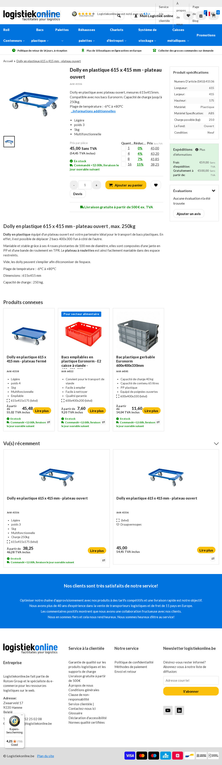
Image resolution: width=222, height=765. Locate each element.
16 (130, 164)
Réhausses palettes (86, 35)
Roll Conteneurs (12, 35)
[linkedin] (179, 710)
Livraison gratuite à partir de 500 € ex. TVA (118, 207)
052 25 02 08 (48, 14)
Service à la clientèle (164, 14)
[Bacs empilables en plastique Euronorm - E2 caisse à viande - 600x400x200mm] (83, 333)
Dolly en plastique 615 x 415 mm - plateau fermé (26, 359)
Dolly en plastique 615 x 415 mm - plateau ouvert (47, 498)
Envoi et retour (125, 671)
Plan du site (45, 756)
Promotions (206, 35)
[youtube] (167, 710)
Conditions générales (84, 690)
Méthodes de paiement (130, 667)
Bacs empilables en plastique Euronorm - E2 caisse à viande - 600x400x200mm (81, 362)
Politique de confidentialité (133, 662)
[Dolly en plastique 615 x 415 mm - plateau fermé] (29, 333)
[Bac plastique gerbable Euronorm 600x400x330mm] (138, 333)
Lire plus (42, 411)
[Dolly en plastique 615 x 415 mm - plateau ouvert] (56, 474)
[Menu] (21, 715)
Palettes (62, 30)
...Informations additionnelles (93, 111)
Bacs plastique (38, 35)
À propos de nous (181, 14)
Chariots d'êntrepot (115, 35)
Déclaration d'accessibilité (88, 718)
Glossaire (75, 713)
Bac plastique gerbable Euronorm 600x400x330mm (135, 361)
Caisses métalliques (176, 35)
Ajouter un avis (189, 214)
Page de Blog (196, 14)
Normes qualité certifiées (87, 722)
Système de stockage (147, 35)
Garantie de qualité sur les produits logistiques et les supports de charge (87, 666)
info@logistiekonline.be (18, 14)
